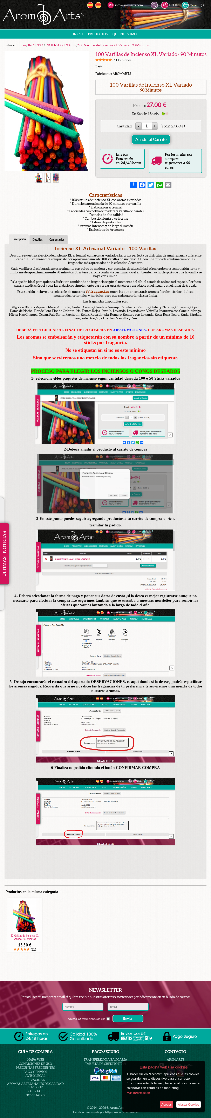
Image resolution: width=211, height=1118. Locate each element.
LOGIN (174, 5)
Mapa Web (35, 1059)
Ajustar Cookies (188, 1104)
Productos (98, 34)
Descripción (19, 239)
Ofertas (35, 1091)
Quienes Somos (125, 34)
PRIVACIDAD (35, 1080)
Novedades (35, 1095)
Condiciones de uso (35, 1063)
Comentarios (56, 239)
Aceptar (166, 1104)
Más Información (138, 1092)
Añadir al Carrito (151, 139)
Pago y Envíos (35, 1071)
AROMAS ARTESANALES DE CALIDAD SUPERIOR (35, 1085)
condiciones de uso (93, 1018)
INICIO (78, 34)
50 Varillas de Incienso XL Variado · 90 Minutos (25, 937)
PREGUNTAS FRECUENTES (35, 1067)
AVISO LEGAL (35, 1075)
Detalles (38, 239)
